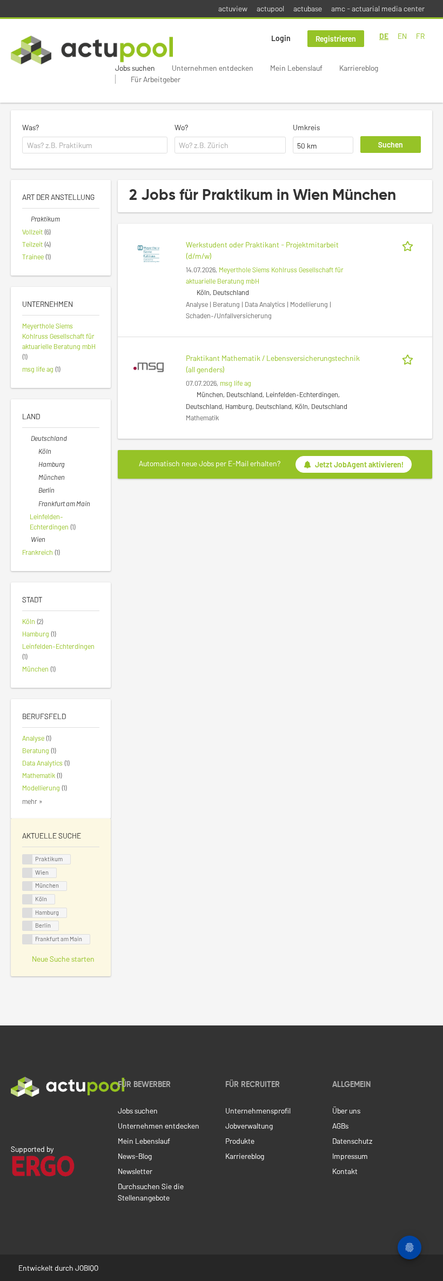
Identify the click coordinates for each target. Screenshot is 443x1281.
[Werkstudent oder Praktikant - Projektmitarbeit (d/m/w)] (148, 252)
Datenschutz (352, 1140)
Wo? (181, 127)
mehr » (32, 801)
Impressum (350, 1156)
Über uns (346, 1110)
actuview (232, 8)
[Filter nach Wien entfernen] (26, 539)
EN (402, 36)
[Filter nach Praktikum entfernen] (26, 218)
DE (383, 36)
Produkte (239, 1140)
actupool (270, 8)
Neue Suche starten (63, 958)
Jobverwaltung (249, 1125)
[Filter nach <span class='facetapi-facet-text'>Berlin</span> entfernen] (27, 925)
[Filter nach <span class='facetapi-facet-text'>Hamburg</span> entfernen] (27, 912)
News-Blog (135, 1156)
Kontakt (345, 1171)
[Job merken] (409, 244)
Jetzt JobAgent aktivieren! (359, 464)
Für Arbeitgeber (155, 79)
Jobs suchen (135, 67)
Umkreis (306, 127)
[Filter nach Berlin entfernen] (34, 490)
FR (420, 36)
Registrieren (336, 38)
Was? (30, 127)
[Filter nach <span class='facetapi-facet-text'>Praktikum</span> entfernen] (27, 859)
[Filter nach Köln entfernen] (34, 451)
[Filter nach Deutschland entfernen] (26, 438)
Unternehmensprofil (258, 1110)
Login (281, 38)
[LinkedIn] (17, 1119)
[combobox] (94, 145)
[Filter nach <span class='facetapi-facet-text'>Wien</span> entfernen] (27, 872)
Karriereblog (358, 67)
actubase (307, 8)
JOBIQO (86, 1267)
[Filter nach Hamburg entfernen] (34, 464)
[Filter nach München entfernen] (34, 477)
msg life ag (235, 383)
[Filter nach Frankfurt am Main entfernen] (34, 503)
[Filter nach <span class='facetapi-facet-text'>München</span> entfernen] (27, 886)
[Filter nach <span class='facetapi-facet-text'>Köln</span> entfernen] (27, 899)
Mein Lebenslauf (296, 67)
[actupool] (92, 50)
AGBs (340, 1125)
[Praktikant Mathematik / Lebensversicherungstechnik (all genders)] (148, 366)
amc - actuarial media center (378, 8)
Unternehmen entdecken (212, 67)
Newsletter (135, 1171)
